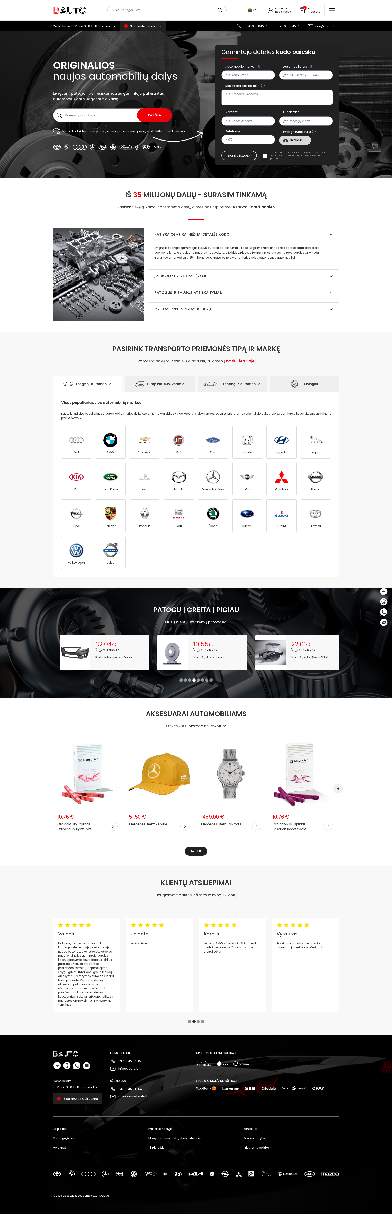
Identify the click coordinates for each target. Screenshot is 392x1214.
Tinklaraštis (156, 1148)
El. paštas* (291, 112)
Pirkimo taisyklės (255, 1138)
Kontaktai (250, 1129)
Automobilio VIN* (295, 66)
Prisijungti (281, 8)
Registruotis (283, 12)
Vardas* (231, 112)
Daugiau (196, 851)
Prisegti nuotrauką (297, 131)
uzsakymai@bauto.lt (132, 1096)
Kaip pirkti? (60, 1129)
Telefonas (233, 131)
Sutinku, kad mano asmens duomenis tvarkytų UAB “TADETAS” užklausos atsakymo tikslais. (297, 155)
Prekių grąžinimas (65, 1138)
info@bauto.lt (325, 26)
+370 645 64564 (256, 26)
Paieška (154, 115)
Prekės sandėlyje (160, 1129)
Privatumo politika (256, 1148)
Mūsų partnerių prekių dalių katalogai (174, 1138)
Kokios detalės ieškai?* (242, 85)
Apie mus (59, 1148)
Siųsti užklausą (239, 156)
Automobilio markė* (240, 66)
